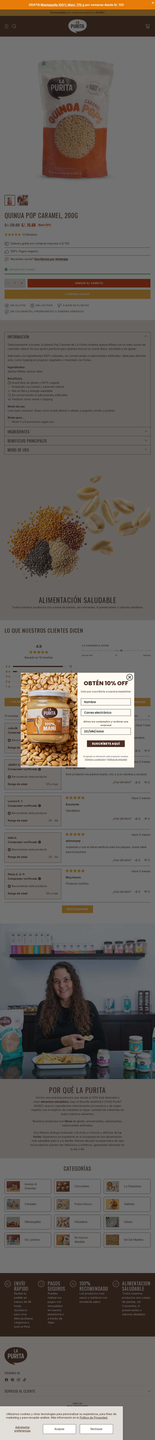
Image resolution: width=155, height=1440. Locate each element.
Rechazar (96, 1429)
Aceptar (59, 1429)
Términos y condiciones (95, 759)
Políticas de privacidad (117, 759)
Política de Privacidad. (94, 1417)
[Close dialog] (130, 677)
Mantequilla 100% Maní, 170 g (62, 5)
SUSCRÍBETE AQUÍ (106, 744)
